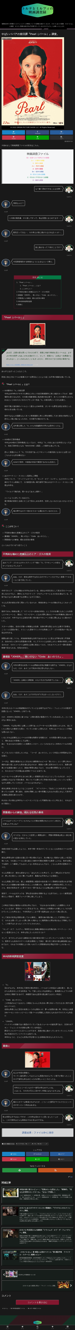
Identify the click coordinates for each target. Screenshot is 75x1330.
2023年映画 (21, 1144)
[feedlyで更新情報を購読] (19, 1170)
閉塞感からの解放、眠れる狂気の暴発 (31, 298)
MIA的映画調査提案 (25, 301)
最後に (20, 304)
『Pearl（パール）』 (25, 282)
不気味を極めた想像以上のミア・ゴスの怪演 (33, 292)
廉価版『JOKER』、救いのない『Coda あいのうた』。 (38, 295)
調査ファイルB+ (43, 1144)
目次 (34, 277)
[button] (69, 623)
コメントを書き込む (38, 1302)
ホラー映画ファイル (9, 1144)
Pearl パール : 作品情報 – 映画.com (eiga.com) (19, 364)
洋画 (35, 1144)
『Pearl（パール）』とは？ (31, 285)
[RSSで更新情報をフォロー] (55, 1170)
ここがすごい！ (27, 289)
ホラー (29, 1144)
